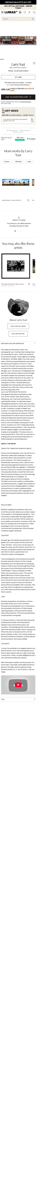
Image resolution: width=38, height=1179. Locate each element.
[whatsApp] (20, 12)
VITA (2, 699)
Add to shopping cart (16, 97)
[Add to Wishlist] (34, 63)
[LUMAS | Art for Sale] (11, 12)
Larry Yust (18, 64)
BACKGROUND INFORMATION (12, 343)
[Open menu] (2, 12)
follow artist (18, 333)
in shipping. (26, 101)
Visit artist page (18, 326)
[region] (18, 186)
